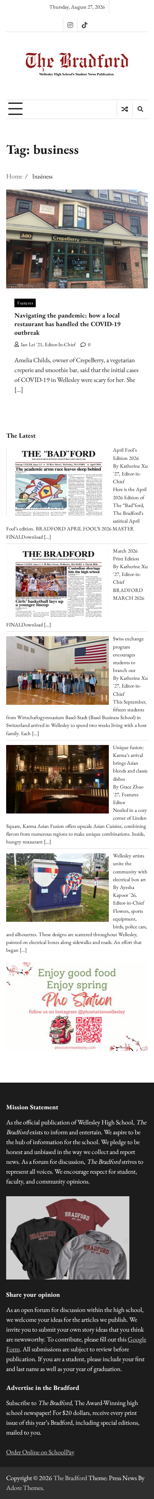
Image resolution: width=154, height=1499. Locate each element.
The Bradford (70, 1478)
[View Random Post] (124, 109)
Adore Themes (24, 1487)
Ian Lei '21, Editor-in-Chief (48, 344)
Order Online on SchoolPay (40, 1452)
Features (25, 303)
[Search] (140, 109)
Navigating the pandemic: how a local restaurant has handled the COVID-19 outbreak (67, 324)
